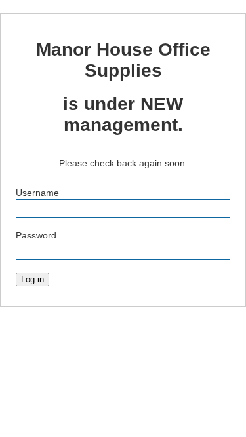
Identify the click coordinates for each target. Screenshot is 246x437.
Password (36, 235)
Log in (32, 279)
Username (37, 192)
